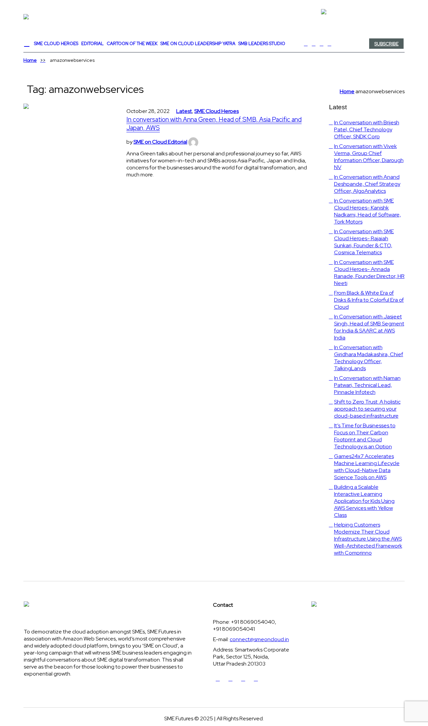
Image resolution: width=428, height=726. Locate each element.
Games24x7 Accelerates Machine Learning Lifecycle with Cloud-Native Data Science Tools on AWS (367, 467)
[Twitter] (314, 43)
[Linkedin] (322, 43)
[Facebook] (306, 43)
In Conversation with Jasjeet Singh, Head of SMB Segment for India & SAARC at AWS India (369, 327)
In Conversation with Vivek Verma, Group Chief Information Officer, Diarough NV (369, 157)
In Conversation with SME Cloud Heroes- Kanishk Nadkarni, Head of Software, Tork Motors (367, 211)
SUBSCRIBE (386, 44)
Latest (184, 111)
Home (30, 60)
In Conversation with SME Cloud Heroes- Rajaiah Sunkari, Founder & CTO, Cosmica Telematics (364, 242)
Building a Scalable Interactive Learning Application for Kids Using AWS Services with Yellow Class (364, 501)
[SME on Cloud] (214, 16)
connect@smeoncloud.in (259, 639)
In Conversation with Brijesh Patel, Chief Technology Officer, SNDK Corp (366, 129)
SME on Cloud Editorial (160, 141)
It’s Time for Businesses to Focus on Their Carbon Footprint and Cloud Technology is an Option (365, 436)
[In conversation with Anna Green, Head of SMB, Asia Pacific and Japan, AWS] (68, 148)
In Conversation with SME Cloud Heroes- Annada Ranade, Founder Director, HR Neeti (369, 273)
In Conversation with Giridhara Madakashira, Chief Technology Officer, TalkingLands (368, 358)
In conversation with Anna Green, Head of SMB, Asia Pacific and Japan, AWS (214, 123)
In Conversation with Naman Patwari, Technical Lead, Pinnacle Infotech (367, 385)
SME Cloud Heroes (216, 111)
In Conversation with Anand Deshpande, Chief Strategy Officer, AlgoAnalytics (367, 183)
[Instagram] (329, 43)
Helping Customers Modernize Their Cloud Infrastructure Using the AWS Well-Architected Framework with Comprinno (368, 538)
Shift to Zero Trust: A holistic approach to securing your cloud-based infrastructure (367, 408)
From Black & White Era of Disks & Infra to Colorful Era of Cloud (369, 299)
